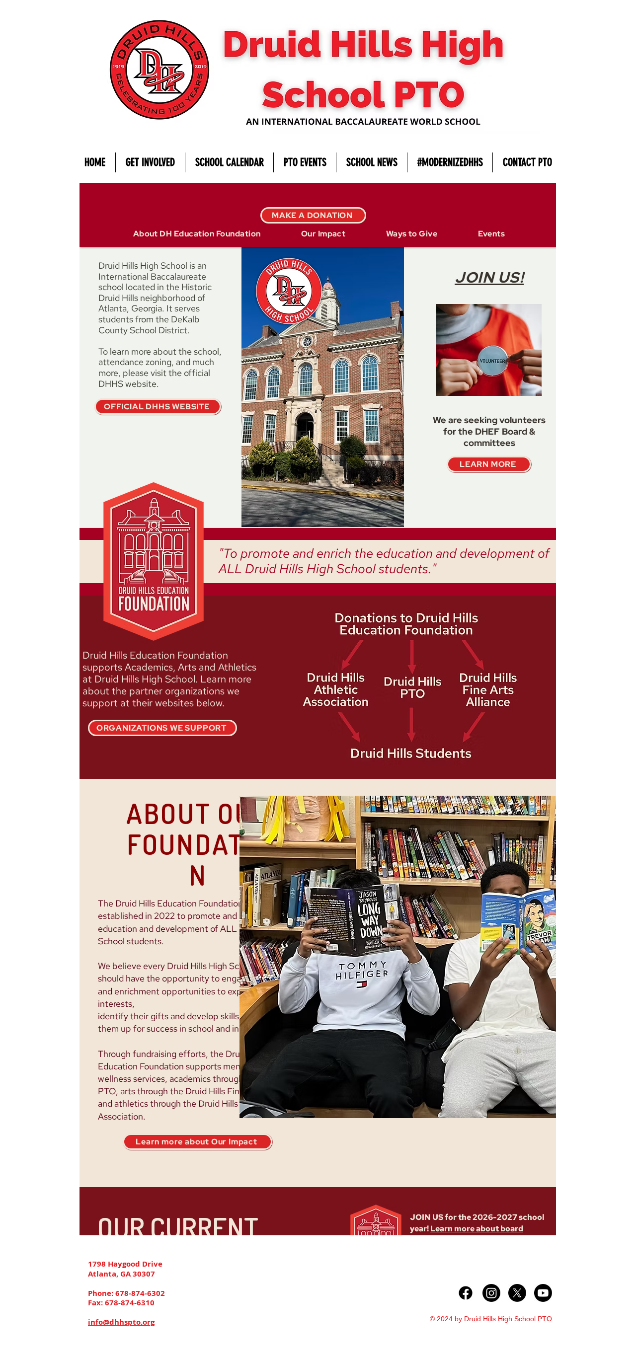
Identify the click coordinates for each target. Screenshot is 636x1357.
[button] (150, 162)
